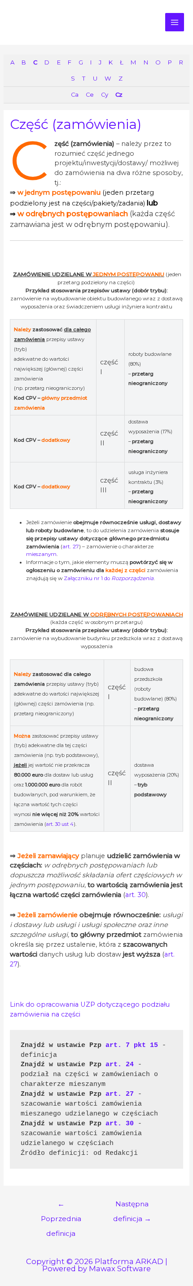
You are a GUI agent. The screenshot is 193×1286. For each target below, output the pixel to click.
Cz (118, 94)
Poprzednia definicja (61, 1206)
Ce (89, 94)
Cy (104, 94)
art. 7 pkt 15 (131, 1045)
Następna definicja (132, 1206)
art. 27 (70, 546)
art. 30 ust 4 (60, 824)
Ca (74, 94)
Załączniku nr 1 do (109, 578)
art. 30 (135, 895)
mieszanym (41, 554)
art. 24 (119, 1064)
